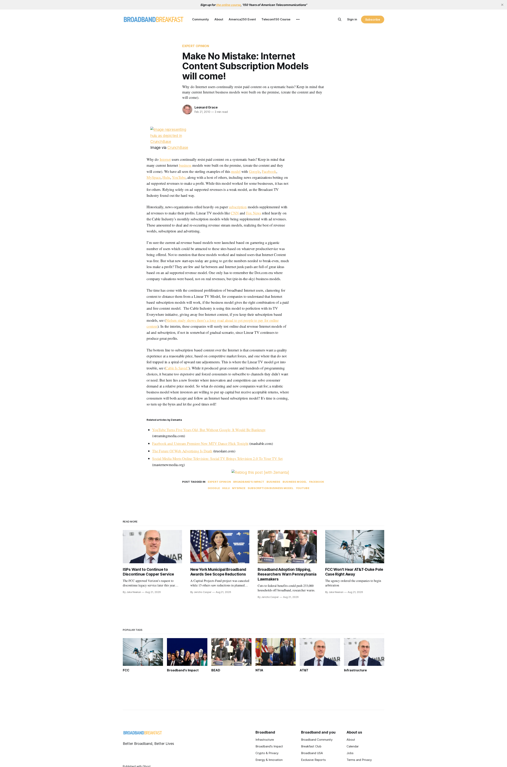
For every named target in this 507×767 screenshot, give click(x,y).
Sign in (352, 19)
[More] (298, 19)
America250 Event (242, 19)
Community (200, 19)
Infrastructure (264, 739)
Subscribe (372, 19)
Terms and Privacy (359, 760)
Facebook (269, 171)
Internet (165, 159)
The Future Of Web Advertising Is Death (182, 450)
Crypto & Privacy (266, 753)
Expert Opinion (195, 46)
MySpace (154, 177)
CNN (235, 212)
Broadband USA (312, 753)
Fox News (253, 212)
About (218, 19)
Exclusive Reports (313, 760)
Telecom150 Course (275, 19)
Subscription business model (271, 488)
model (235, 171)
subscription (238, 206)
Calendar (353, 746)
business (185, 165)
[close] (502, 5)
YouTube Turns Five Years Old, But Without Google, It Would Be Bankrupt (208, 429)
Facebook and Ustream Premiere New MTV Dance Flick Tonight (200, 443)
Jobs (350, 753)
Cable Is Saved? (177, 367)
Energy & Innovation (269, 760)
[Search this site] (339, 19)
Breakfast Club (311, 746)
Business (273, 481)
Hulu (166, 177)
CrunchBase (177, 147)
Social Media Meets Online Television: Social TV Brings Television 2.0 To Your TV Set (217, 458)
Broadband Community (317, 739)
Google (254, 171)
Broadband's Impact (248, 481)
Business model (295, 481)
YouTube (179, 177)
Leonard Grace (205, 107)
